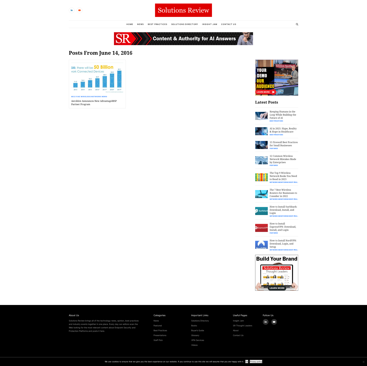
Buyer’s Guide (197, 330)
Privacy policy (256, 361)
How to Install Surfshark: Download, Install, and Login (283, 209)
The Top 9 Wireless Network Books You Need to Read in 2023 (283, 176)
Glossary (195, 335)
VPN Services (197, 340)
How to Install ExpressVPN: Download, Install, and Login (283, 226)
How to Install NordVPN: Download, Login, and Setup (283, 243)
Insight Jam (209, 24)
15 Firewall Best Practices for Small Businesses (284, 144)
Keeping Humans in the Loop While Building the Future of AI (283, 114)
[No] (363, 361)
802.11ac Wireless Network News (89, 96)
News (140, 24)
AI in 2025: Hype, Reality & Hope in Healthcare (283, 130)
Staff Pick (158, 340)
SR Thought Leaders (242, 325)
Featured (274, 148)
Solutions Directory (184, 24)
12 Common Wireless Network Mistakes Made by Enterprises (283, 159)
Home (129, 24)
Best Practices (157, 24)
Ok (247, 361)
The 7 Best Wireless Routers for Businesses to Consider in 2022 (283, 193)
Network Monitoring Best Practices (284, 182)
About (236, 330)
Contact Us (228, 24)
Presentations (160, 335)
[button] (97, 77)
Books (194, 325)
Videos (194, 345)
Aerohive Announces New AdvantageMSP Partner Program (94, 102)
